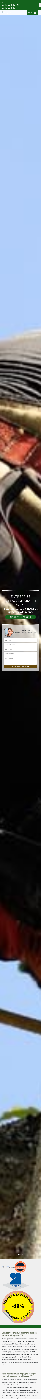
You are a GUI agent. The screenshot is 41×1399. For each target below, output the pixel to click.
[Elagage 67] (6, 12)
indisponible (8, 5)
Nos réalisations (20, 617)
